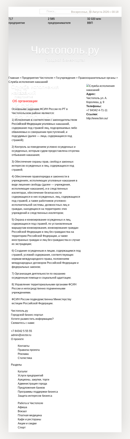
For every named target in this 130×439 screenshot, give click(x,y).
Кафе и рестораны (29, 419)
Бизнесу (67, 76)
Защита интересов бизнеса (35, 395)
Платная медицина (30, 415)
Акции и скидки (27, 423)
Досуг (85, 76)
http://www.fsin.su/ (97, 118)
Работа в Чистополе (30, 403)
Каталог (46, 76)
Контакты (23, 345)
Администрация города (32, 383)
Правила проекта (29, 349)
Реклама (23, 353)
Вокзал (22, 411)
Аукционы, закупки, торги (33, 379)
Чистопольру (19, 310)
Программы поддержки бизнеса (38, 391)
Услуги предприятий (30, 375)
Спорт (22, 427)
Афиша (22, 407)
